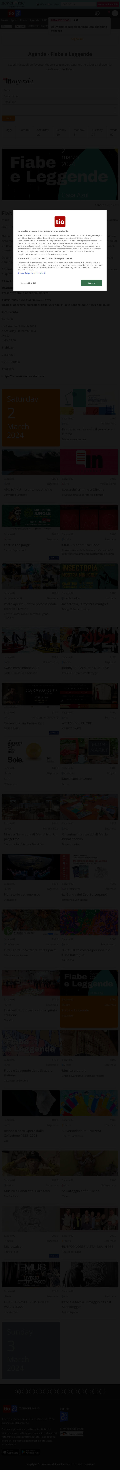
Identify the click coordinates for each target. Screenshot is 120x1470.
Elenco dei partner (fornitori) (31, 273)
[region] (60, 250)
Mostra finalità (28, 283)
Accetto (92, 283)
